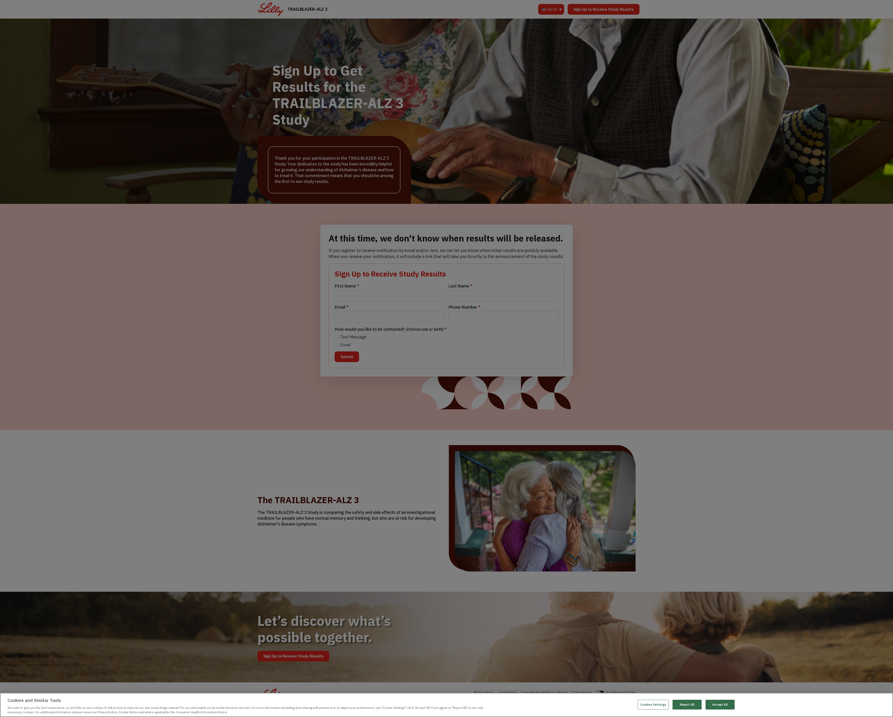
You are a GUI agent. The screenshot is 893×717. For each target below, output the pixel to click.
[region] (446, 705)
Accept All (720, 705)
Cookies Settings (653, 705)
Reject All (687, 705)
